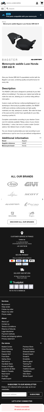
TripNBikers (27, 371)
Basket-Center (7, 346)
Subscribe (35, 394)
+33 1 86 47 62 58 (22, 246)
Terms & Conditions (9, 326)
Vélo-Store (26, 373)
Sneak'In (26, 356)
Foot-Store (5, 356)
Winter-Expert (28, 376)
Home (4, 22)
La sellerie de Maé (8, 369)
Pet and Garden (28, 349)
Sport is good (27, 361)
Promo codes (6, 314)
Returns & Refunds (8, 329)
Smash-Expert (28, 354)
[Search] (7, 8)
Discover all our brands (22, 222)
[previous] (1, 199)
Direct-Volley (6, 351)
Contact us (22, 239)
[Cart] (42, 3)
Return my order (7, 312)
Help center (6, 307)
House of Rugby (7, 366)
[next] (42, 199)
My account (6, 304)
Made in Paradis (8, 371)
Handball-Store (7, 364)
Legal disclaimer (8, 331)
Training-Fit (27, 364)
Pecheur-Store (28, 346)
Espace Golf (6, 354)
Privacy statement (8, 339)
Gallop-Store (6, 359)
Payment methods (8, 334)
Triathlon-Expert (28, 369)
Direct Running (7, 349)
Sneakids (26, 359)
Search (11, 8)
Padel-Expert (6, 378)
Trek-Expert (27, 366)
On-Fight (5, 376)
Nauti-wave (6, 373)
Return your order (22, 278)
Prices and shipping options (12, 336)
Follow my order (7, 309)
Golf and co (6, 361)
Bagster (10, 59)
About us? (5, 321)
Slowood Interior (29, 351)
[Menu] (2, 8)
